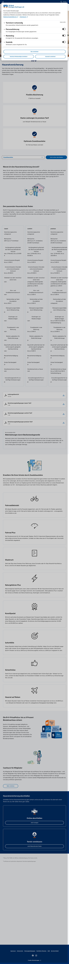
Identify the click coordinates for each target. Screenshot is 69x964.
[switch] (64, 29)
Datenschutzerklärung (10, 17)
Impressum (23, 17)
